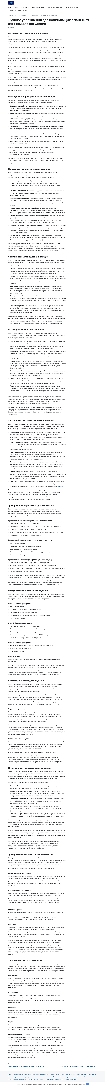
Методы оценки (13, 8)
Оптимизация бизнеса (38, 8)
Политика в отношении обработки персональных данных (30, 1074)
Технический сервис (71, 8)
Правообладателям (14, 1077)
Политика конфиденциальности (86, 1074)
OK (87, 1084)
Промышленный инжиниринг (17, 10)
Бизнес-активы (24, 8)
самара (60, 486)
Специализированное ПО (55, 8)
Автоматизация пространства (54, 1079)
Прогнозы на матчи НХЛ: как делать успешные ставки (78, 1065)
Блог (9, 1074)
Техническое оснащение (35, 1079)
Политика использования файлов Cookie (62, 1074)
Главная (10, 15)
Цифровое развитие (71, 1079)
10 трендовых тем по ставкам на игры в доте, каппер (26, 1065)
